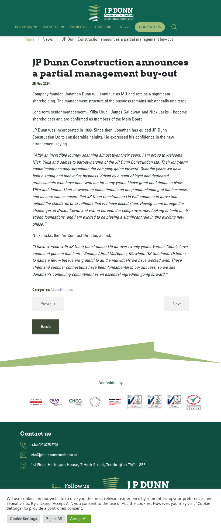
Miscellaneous (62, 289)
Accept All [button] (79, 519)
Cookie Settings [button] (23, 519)
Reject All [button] (54, 519)
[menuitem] (24, 27)
